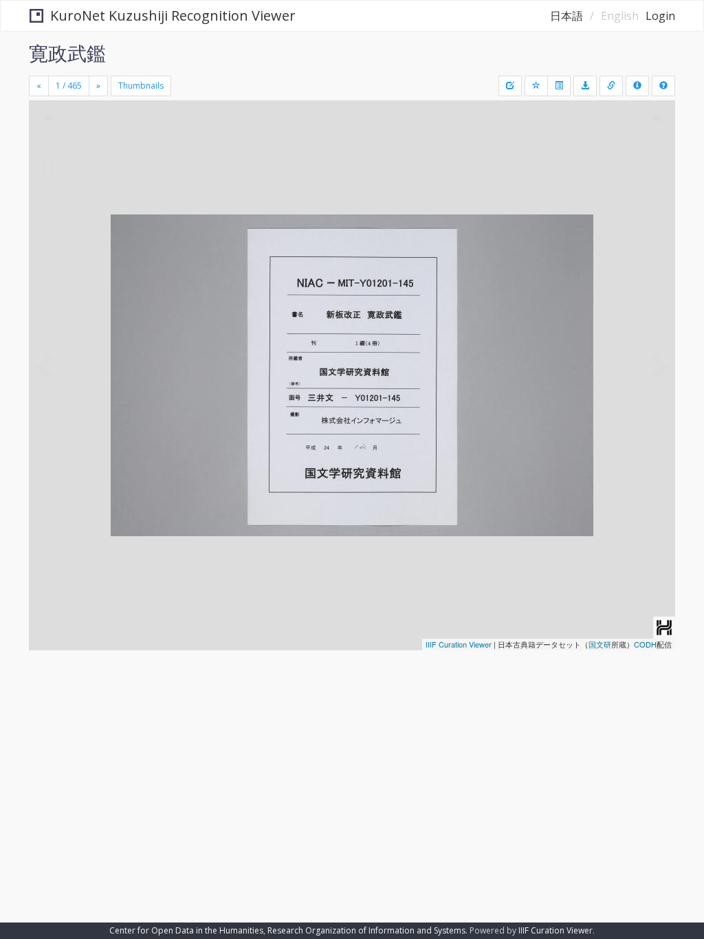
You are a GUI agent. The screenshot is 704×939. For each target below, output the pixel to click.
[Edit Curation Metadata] (510, 86)
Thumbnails (141, 85)
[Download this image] (585, 86)
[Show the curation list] (559, 86)
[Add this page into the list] (536, 86)
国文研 (599, 644)
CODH (645, 644)
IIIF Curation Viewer (459, 644)
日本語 (566, 15)
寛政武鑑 (67, 53)
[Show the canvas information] (611, 86)
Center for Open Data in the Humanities (186, 930)
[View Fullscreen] (47, 169)
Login (660, 15)
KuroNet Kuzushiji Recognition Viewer (173, 15)
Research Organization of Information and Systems (366, 930)
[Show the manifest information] (637, 86)
